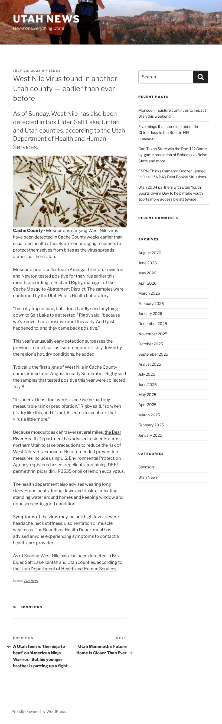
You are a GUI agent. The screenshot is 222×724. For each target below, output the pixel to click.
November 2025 (152, 334)
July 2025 (146, 374)
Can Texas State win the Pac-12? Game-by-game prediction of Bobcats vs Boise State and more (173, 154)
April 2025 (147, 404)
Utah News (46, 19)
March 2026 (149, 293)
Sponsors (32, 607)
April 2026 (147, 283)
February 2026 (151, 303)
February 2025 (151, 425)
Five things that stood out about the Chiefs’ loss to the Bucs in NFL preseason (168, 132)
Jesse (55, 71)
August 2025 (149, 364)
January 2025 (150, 435)
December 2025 (152, 323)
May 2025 (147, 394)
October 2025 (150, 344)
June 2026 (147, 262)
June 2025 (147, 384)
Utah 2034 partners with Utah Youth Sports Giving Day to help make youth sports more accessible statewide (170, 193)
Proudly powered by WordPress (38, 711)
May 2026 (147, 273)
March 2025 (149, 415)
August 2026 (149, 252)
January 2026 (150, 313)
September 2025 (153, 354)
